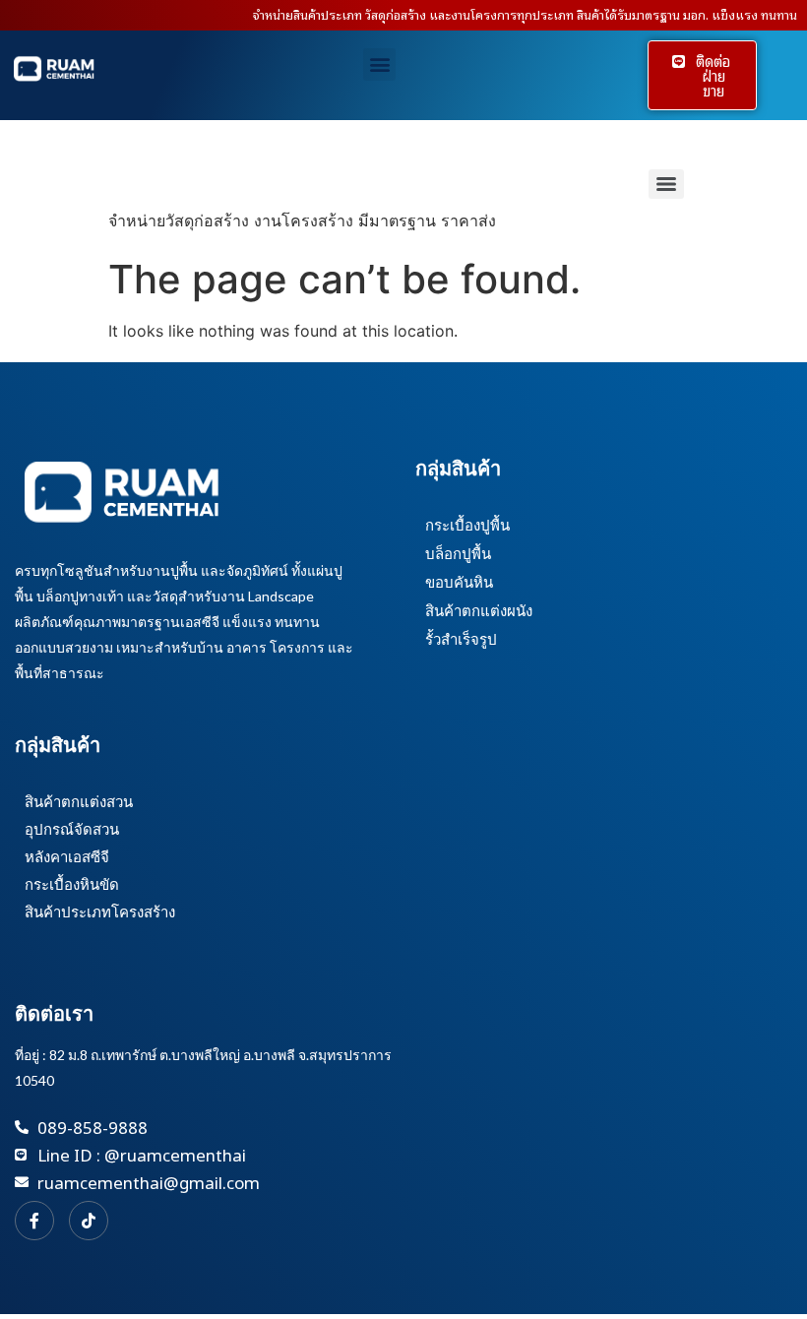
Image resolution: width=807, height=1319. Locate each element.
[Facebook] (34, 1220)
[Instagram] (88, 1220)
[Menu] (666, 184)
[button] (379, 64)
